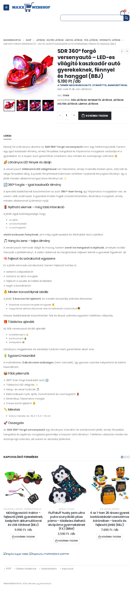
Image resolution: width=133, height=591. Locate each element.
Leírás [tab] (7, 135)
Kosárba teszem (97, 115)
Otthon (70, 509)
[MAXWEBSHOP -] (35, 7)
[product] (23, 485)
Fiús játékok (79, 100)
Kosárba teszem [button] (25, 536)
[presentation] (7, 73)
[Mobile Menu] (6, 7)
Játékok (118, 100)
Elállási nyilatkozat (26, 568)
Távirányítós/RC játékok (35, 509)
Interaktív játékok (100, 100)
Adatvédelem (49, 568)
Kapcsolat (67, 568)
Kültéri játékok (67, 103)
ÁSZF (8, 568)
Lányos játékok (88, 103)
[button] (122, 457)
